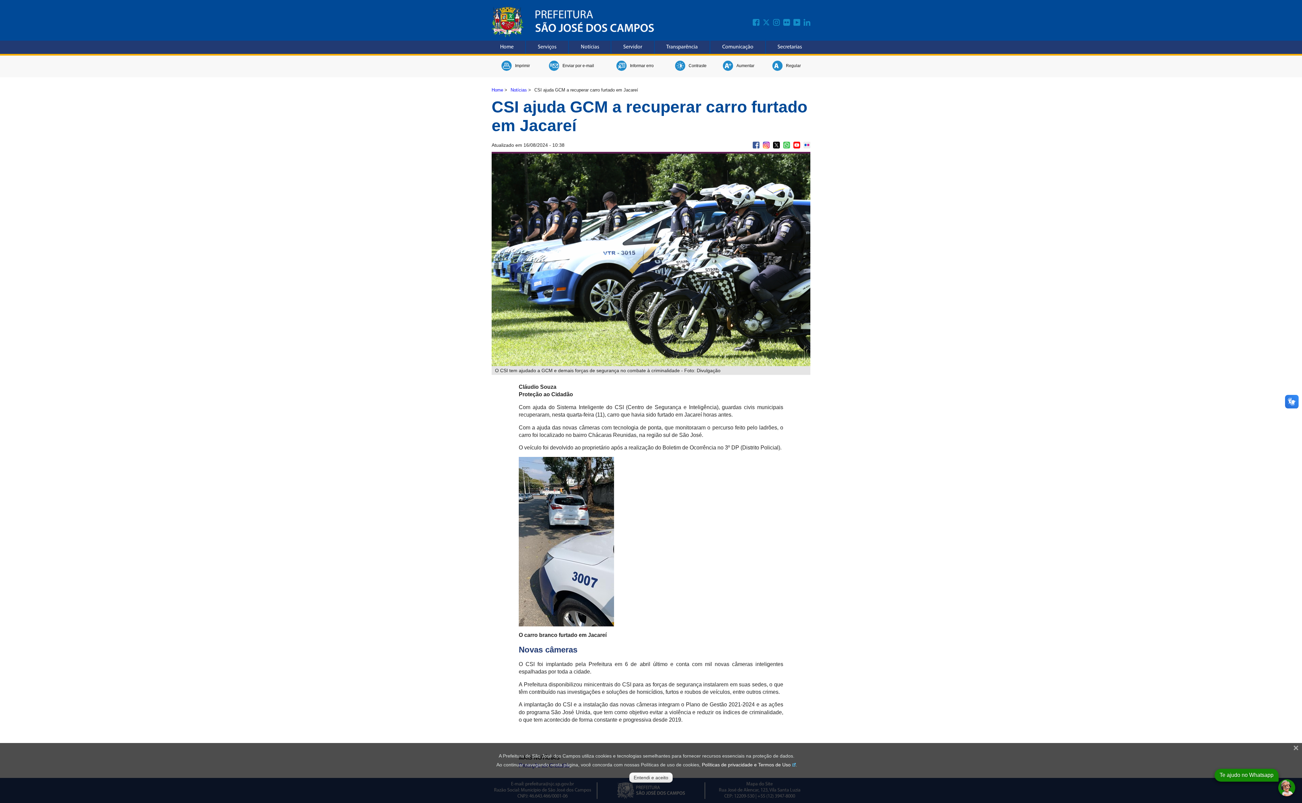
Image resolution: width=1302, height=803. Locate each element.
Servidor (632, 47)
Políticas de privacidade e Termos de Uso (746, 764)
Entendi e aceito (651, 777)
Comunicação (737, 47)
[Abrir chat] (1286, 787)
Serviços (547, 47)
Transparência (682, 47)
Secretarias (789, 47)
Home (507, 47)
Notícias (590, 47)
